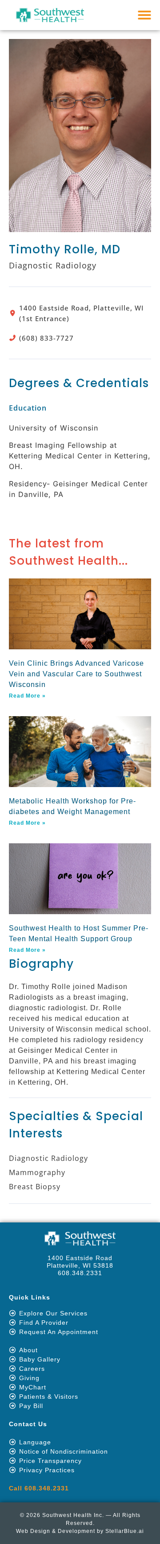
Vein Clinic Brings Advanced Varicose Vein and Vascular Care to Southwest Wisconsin (76, 673)
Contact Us (28, 1424)
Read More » (27, 696)
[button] (145, 15)
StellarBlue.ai (124, 1531)
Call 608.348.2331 (39, 1488)
